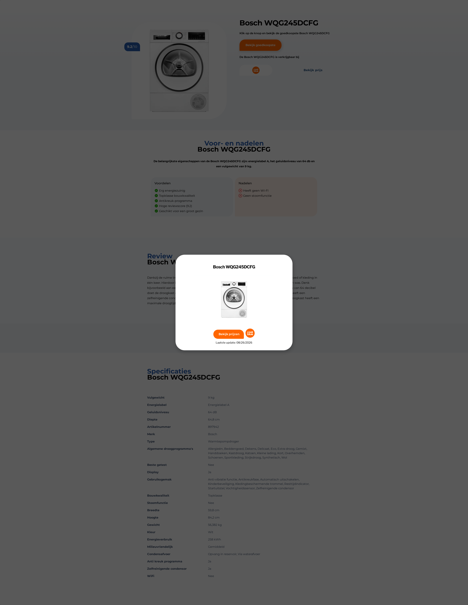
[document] (234, 302)
